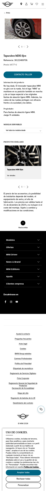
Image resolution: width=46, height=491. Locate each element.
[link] (21, 4)
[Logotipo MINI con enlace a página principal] (23, 416)
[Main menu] (42, 4)
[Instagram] (11, 302)
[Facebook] (5, 302)
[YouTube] (17, 302)
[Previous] (19, 46)
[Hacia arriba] (23, 223)
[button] (26, 4)
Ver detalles (11, 176)
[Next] (27, 46)
